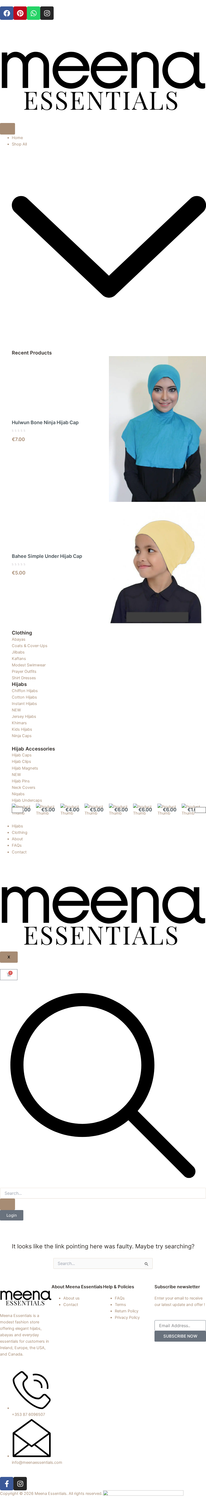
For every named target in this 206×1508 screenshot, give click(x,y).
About (17, 839)
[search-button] (7, 1204)
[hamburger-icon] (7, 129)
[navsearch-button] (103, 1184)
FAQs (17, 845)
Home (17, 137)
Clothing (19, 832)
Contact (19, 852)
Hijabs (17, 826)
